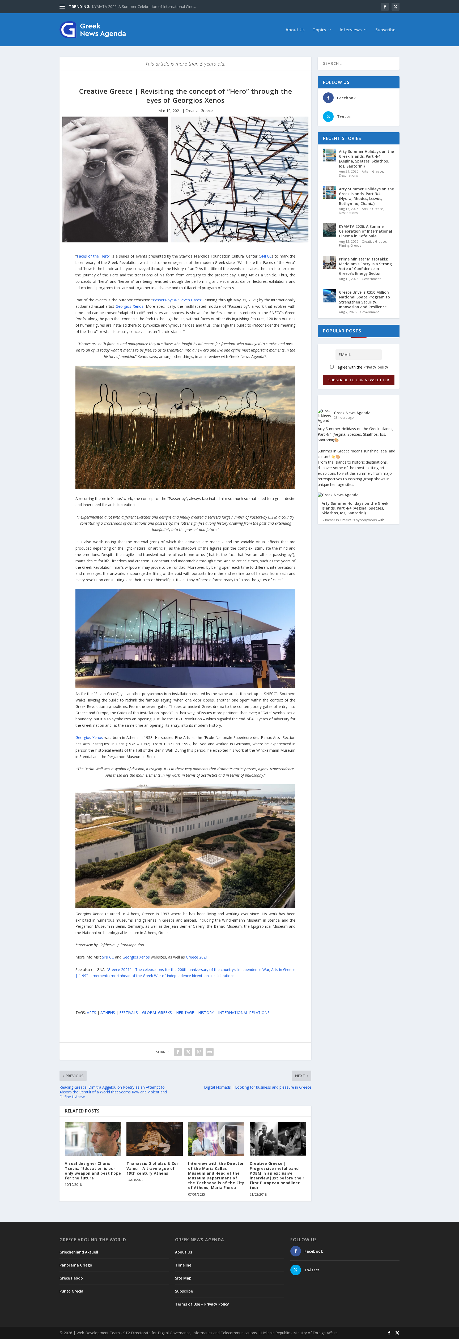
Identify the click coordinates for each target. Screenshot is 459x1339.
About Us (295, 30)
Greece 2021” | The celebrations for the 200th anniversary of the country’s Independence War (188, 969)
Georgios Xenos (129, 306)
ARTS (91, 1012)
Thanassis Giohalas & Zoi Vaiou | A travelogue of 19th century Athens (152, 1168)
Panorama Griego (76, 1265)
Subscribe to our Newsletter (358, 379)
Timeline (183, 1265)
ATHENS (107, 1012)
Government (371, 279)
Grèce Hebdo (71, 1278)
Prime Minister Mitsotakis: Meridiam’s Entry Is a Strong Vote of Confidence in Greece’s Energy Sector (365, 266)
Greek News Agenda (352, 412)
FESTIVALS (128, 1012)
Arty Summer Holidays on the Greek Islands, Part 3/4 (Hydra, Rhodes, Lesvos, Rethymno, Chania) (366, 196)
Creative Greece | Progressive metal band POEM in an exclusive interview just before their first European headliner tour (277, 1175)
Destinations (348, 175)
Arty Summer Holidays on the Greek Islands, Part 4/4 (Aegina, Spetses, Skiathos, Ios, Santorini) (366, 159)
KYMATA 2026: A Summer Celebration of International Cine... (144, 6)
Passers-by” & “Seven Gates (177, 299)
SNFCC (266, 256)
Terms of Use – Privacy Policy (202, 1304)
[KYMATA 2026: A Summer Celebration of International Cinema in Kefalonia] (329, 230)
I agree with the (361, 367)
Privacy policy (375, 367)
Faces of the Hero (93, 256)
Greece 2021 (197, 957)
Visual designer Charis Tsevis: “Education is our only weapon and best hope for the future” (93, 1170)
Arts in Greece (372, 171)
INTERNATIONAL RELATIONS (244, 1012)
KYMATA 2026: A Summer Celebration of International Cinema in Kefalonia (365, 231)
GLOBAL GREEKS (157, 1012)
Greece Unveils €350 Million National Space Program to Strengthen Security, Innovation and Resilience (364, 299)
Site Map (183, 1278)
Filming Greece (350, 245)
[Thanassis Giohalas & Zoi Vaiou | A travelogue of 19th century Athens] (154, 1139)
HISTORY (206, 1012)
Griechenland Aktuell (79, 1252)
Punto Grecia (71, 1291)
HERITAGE (185, 1012)
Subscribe (385, 30)
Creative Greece (199, 110)
